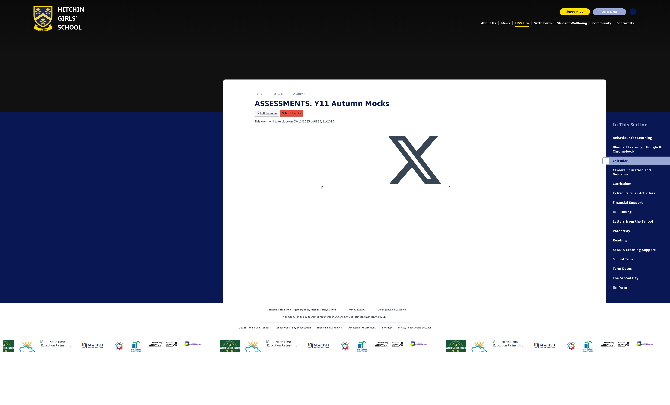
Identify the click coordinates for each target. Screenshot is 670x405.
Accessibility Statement (362, 327)
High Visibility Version (329, 327)
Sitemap (387, 327)
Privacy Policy (405, 327)
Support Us (574, 11)
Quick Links (609, 12)
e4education (304, 327)
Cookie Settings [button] (422, 327)
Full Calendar (268, 113)
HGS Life (277, 93)
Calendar (298, 93)
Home (258, 93)
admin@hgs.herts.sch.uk (392, 309)
